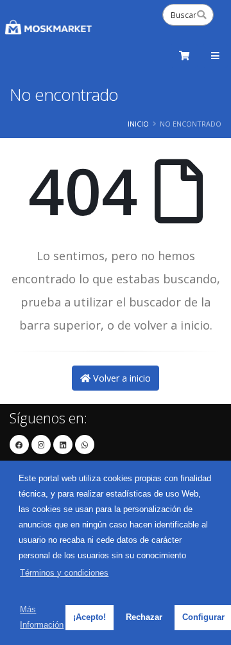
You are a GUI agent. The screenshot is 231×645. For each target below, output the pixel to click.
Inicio (138, 123)
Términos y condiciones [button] (64, 573)
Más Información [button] (42, 617)
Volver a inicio (120, 378)
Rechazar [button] (144, 617)
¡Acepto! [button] (89, 617)
